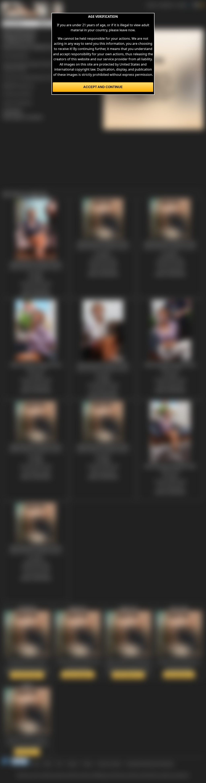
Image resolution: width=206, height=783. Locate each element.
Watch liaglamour (77, 674)
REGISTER (166, 5)
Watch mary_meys (179, 674)
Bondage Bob (18, 55)
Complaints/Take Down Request (149, 763)
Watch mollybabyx (27, 675)
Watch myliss (27, 752)
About (47, 763)
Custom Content (109, 763)
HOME (151, 5)
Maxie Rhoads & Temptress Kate (47, 77)
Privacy (87, 763)
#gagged (34, 63)
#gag (46, 63)
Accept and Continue (103, 87)
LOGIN (181, 5)
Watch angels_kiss (128, 675)
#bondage (19, 63)
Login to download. (17, 102)
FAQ (59, 763)
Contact (72, 763)
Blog (35, 763)
